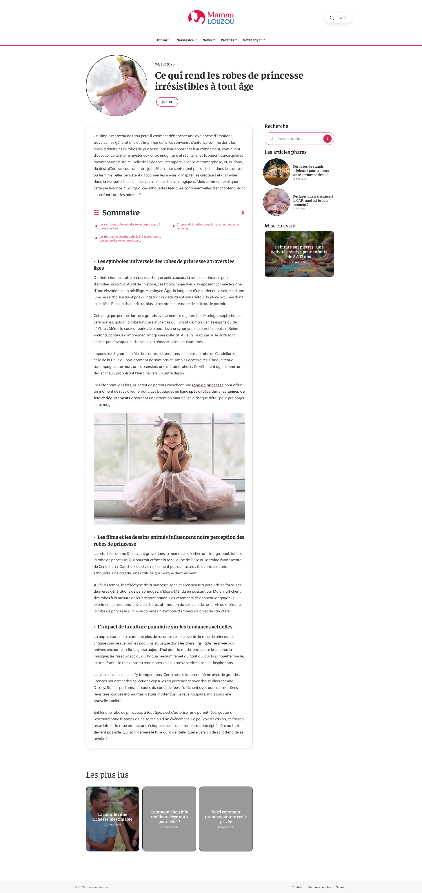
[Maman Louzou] (211, 18)
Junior (167, 102)
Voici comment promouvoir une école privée (226, 817)
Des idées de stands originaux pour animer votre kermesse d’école (311, 170)
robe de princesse (208, 385)
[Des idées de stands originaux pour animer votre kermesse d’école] (276, 172)
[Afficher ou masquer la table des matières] (192, 213)
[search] (332, 18)
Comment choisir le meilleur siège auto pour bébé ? (169, 817)
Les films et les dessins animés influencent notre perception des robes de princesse (130, 238)
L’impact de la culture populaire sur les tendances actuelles (208, 226)
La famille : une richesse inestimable (113, 817)
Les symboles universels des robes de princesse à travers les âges (129, 226)
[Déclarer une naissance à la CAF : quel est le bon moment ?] (276, 202)
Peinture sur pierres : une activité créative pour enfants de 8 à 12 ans (299, 252)
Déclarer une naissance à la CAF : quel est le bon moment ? (313, 200)
